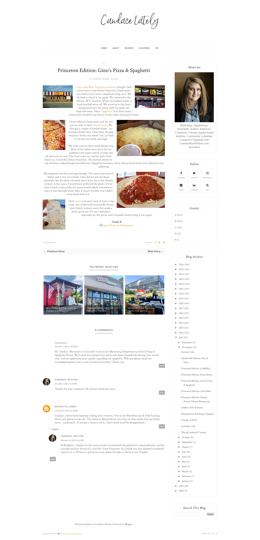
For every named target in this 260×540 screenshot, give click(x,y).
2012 (181, 332)
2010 (181, 486)
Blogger (128, 524)
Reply (162, 366)
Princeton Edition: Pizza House (196, 374)
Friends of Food (189, 420)
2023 (181, 279)
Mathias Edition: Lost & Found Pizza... (61, 309)
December (187, 342)
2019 (181, 298)
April (184, 466)
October (186, 437)
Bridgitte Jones (66, 406)
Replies (55, 429)
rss (207, 190)
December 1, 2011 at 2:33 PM (65, 383)
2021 (181, 289)
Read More (194, 147)
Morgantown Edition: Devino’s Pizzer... (100, 309)
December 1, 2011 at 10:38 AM (66, 346)
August (185, 447)
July (184, 452)
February (186, 476)
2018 (181, 303)
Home (104, 48)
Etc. (157, 48)
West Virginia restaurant (102, 87)
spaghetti (107, 111)
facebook (181, 178)
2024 (181, 274)
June (184, 456)
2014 (181, 323)
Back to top (208, 533)
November (187, 347)
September (187, 442)
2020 (181, 293)
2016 (181, 313)
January (185, 481)
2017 (181, 308)
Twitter (194, 178)
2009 (181, 491)
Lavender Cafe (188, 426)
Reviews (129, 48)
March (185, 471)
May (184, 461)
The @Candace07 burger (193, 432)
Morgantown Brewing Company (197, 414)
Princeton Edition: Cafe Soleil (196, 391)
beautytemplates (72, 534)
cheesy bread (100, 125)
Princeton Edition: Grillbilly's (195, 368)
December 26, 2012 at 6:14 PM (72, 440)
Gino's (79, 87)
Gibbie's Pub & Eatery (192, 407)
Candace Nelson (66, 379)
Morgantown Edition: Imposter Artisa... (141, 309)
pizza (78, 201)
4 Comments (49, 242)
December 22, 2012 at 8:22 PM (66, 410)
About (115, 48)
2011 (181, 337)
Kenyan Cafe (187, 352)
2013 (181, 327)
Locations (144, 48)
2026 (181, 264)
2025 (181, 269)
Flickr (181, 190)
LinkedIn (194, 190)
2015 (181, 318)
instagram (207, 178)
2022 (181, 284)
